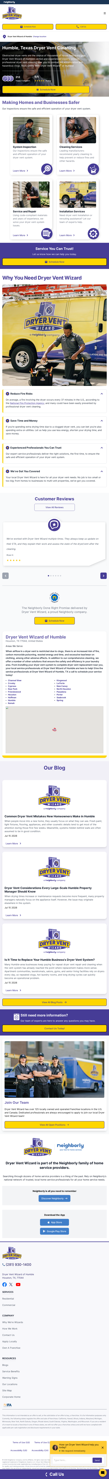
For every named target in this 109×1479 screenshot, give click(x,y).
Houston (12, 694)
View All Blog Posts (52, 1002)
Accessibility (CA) (40, 1450)
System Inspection (24, 146)
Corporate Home (11, 1396)
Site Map (7, 1390)
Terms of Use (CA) (43, 1442)
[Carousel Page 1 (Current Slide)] (48, 575)
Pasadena (61, 692)
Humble (11, 700)
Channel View (14, 680)
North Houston (64, 689)
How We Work (9, 1328)
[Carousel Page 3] (53, 575)
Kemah (11, 703)
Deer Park (12, 689)
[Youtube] (18, 1284)
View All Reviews (55, 507)
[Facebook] (4, 1284)
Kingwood (62, 680)
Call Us (83, 27)
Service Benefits (11, 1371)
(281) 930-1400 (18, 1265)
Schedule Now (30, 27)
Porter (60, 694)
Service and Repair (24, 211)
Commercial (8, 1305)
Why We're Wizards (12, 1322)
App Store (56, 1222)
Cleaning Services (70, 146)
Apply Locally (9, 1341)
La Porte (61, 683)
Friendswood (14, 692)
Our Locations (9, 1384)
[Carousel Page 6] (60, 575)
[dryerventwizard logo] (54, 1253)
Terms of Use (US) (21, 1442)
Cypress (12, 686)
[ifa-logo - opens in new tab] (7, 1405)
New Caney (62, 686)
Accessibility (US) (19, 1450)
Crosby (11, 683)
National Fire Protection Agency (27, 403)
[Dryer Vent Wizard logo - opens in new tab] (38, 1147)
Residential (8, 1298)
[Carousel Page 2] (51, 575)
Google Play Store (56, 1231)
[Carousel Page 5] (58, 575)
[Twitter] (11, 1284)
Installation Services (72, 211)
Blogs (5, 1365)
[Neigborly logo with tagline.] (71, 1147)
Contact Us (8, 1335)
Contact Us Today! (54, 1028)
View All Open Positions (52, 1124)
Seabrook (61, 697)
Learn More (19, 171)
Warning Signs (9, 1377)
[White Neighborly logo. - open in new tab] (9, 2)
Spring (60, 700)
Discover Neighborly (52, 1198)
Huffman (12, 697)
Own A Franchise (11, 1347)
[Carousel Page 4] (55, 575)
